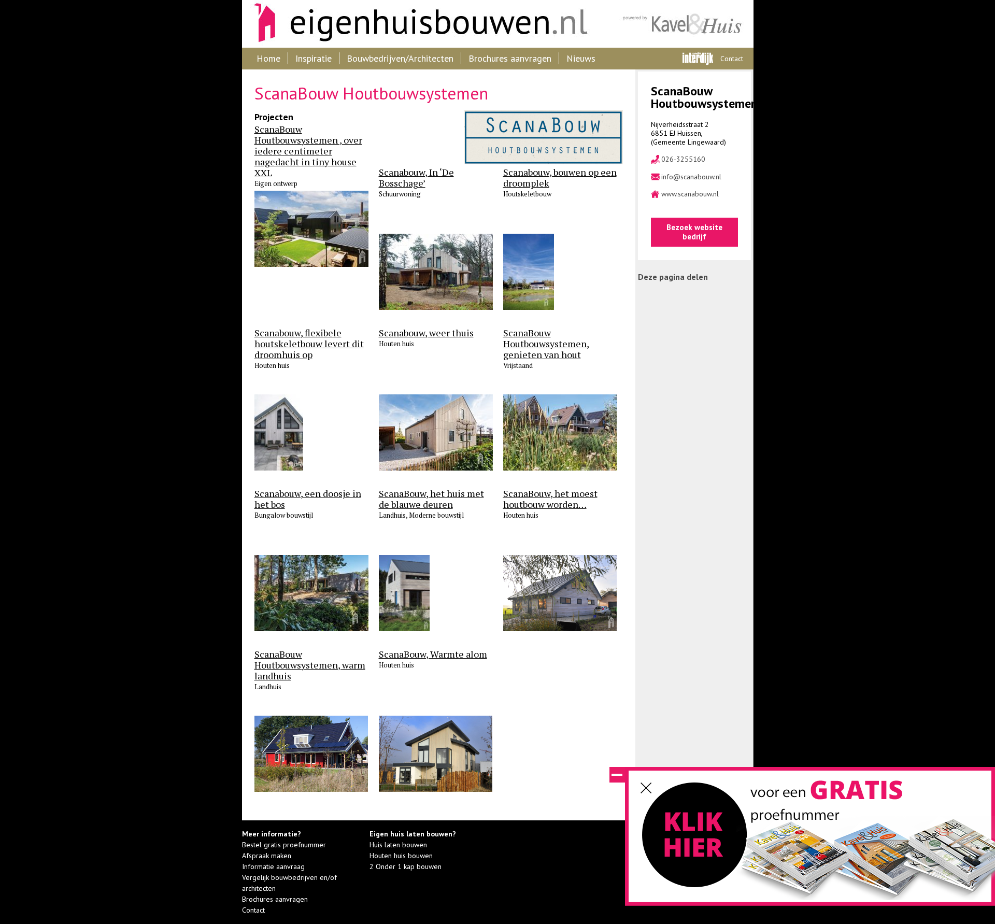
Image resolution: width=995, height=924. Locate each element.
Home (268, 58)
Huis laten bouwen (398, 844)
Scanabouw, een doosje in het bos (307, 499)
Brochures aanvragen (509, 58)
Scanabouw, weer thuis (426, 333)
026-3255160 (683, 159)
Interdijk (698, 58)
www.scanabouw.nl (690, 194)
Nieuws (580, 58)
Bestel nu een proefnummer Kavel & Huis (695, 840)
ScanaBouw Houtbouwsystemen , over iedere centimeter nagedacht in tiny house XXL (308, 151)
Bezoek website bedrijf (694, 231)
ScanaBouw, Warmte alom (433, 654)
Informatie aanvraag (273, 866)
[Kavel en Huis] (684, 24)
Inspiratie (313, 58)
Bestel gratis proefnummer (284, 844)
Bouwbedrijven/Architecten (400, 58)
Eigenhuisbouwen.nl (415, 24)
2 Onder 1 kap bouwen (405, 866)
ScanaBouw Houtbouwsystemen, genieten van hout (546, 344)
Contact (731, 58)
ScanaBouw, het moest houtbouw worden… (550, 499)
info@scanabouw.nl (691, 177)
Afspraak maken (266, 855)
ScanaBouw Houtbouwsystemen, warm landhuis (309, 665)
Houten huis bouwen (401, 855)
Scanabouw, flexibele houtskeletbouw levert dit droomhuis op (309, 344)
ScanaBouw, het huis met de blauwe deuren (431, 499)
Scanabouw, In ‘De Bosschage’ (416, 178)
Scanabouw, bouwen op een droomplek (560, 178)
